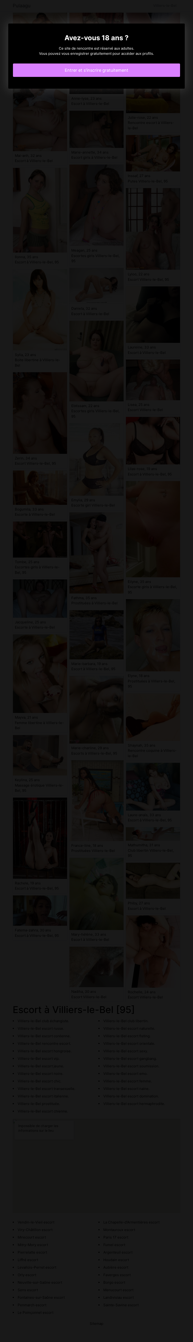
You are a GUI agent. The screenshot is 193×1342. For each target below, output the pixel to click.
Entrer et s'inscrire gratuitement (96, 70)
